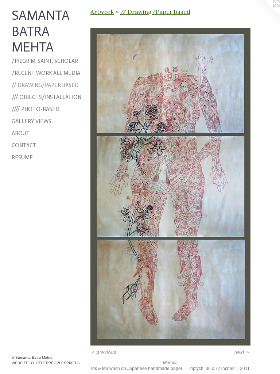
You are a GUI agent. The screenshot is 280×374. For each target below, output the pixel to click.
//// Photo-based (35, 109)
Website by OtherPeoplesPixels (46, 363)
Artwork (102, 11)
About (21, 133)
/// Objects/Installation (46, 97)
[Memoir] (170, 187)
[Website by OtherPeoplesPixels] (265, 14)
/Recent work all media (46, 73)
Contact (24, 145)
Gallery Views (31, 121)
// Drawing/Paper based (45, 85)
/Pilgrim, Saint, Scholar (45, 61)
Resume (22, 157)
